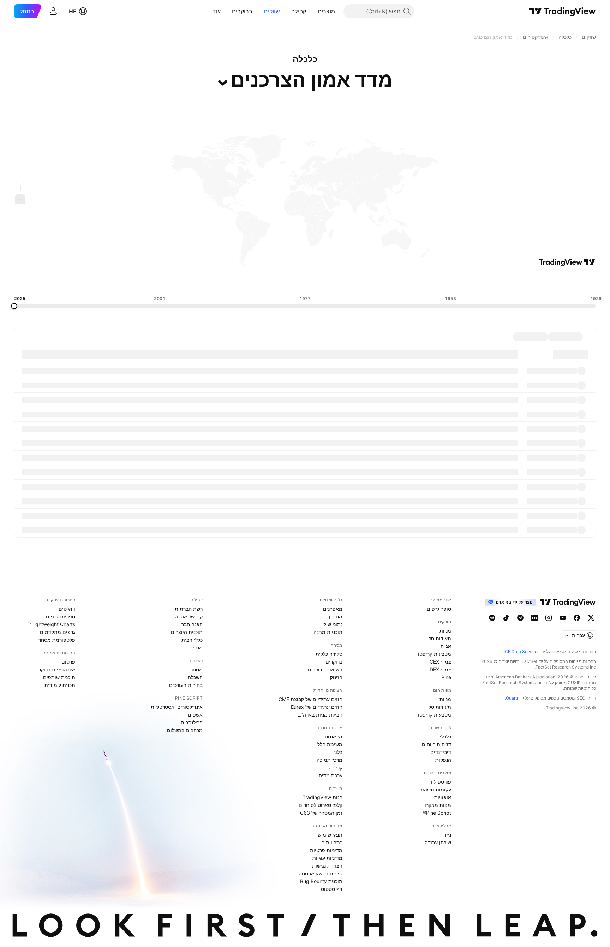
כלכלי (445, 736)
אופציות (442, 797)
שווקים (272, 11)
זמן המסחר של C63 (321, 813)
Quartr (512, 698)
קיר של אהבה (189, 616)
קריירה (335, 768)
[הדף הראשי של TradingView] (562, 11)
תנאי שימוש (330, 835)
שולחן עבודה (438, 842)
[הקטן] (20, 199)
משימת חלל (329, 744)
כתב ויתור (332, 842)
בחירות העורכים (186, 685)
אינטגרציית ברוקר (56, 669)
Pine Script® (437, 813)
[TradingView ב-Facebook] (577, 618)
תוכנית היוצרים (187, 632)
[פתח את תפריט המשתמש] (53, 11)
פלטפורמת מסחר (56, 640)
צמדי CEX (440, 662)
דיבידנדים (440, 752)
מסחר (196, 669)
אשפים (195, 715)
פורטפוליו (441, 782)
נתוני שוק (332, 624)
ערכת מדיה (330, 775)
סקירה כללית (329, 654)
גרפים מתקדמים (57, 632)
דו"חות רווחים (436, 744)
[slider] (14, 306)
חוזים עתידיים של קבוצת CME (310, 699)
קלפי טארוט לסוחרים (320, 805)
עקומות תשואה (435, 789)
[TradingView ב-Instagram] (549, 618)
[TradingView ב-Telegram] (520, 618)
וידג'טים (67, 609)
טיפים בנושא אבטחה (320, 873)
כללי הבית (192, 640)
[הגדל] (20, 188)
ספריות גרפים (60, 616)
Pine (446, 677)
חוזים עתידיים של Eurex (316, 707)
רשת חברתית (189, 609)
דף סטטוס (331, 889)
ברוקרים (242, 11)
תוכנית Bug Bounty (321, 881)
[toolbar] (305, 281)
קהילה (298, 11)
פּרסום (68, 662)
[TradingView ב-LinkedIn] (534, 618)
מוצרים (326, 11)
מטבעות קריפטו (434, 654)
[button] (312, 11)
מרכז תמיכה (329, 760)
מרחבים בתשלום (185, 730)
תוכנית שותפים (59, 677)
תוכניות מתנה (327, 632)
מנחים (196, 648)
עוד (217, 11)
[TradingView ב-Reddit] (492, 618)
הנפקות (443, 760)
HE (73, 11)
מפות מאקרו (438, 805)
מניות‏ (445, 631)
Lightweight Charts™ (51, 624)
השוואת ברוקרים (325, 669)
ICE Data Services (521, 651)
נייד (447, 835)
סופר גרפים (439, 609)
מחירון (335, 616)
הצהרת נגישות (327, 866)
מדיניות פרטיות (326, 850)
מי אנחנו (333, 736)
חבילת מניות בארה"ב (320, 715)
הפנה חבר (192, 624)
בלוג (338, 752)
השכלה (195, 677)
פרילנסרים (192, 722)
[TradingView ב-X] (591, 618)
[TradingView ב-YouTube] (563, 618)
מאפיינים (332, 609)
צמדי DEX (440, 669)
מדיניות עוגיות (327, 858)
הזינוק (336, 677)
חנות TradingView (322, 797)
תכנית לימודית (59, 685)
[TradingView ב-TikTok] (506, 618)
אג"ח (446, 646)
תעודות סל (440, 638)
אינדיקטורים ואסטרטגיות (177, 707)
